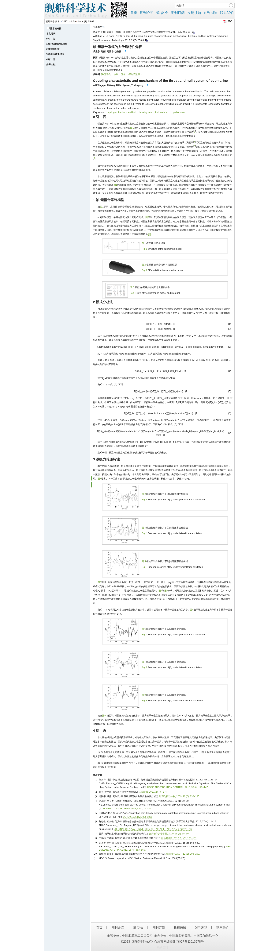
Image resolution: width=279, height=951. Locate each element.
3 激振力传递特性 (55, 54)
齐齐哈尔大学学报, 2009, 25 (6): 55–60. (169, 833)
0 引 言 (50, 38)
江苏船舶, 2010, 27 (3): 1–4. (153, 792)
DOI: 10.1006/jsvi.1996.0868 (137, 817)
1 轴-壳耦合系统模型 (56, 44)
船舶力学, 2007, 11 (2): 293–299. (183, 853)
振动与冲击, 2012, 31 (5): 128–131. (179, 838)
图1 (132, 127)
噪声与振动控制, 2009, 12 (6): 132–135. (179, 796)
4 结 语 (50, 59)
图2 (147, 217)
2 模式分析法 (53, 49)
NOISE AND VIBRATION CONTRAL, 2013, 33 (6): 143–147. (177, 787)
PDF (230, 21)
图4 (160, 590)
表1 (149, 234)
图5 (166, 590)
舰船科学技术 (52, 21)
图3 (99, 478)
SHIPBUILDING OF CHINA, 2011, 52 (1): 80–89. (127, 808)
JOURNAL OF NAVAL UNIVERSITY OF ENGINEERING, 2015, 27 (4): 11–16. (153, 829)
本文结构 (50, 33)
